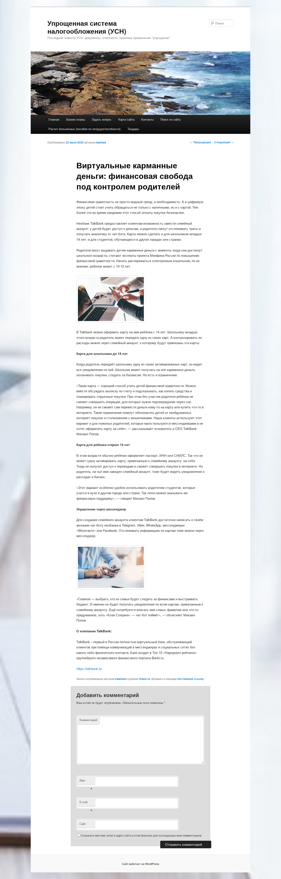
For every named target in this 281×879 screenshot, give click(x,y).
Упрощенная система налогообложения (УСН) (86, 27)
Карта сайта (126, 119)
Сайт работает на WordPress (140, 864)
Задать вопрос (101, 119)
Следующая (224, 142)
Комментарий (88, 720)
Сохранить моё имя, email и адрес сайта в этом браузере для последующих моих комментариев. (141, 835)
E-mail (85, 803)
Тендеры (133, 129)
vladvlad (100, 142)
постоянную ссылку (190, 679)
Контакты (147, 119)
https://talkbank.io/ (89, 668)
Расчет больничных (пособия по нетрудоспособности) (85, 129)
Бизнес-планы (75, 119)
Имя (85, 781)
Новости (144, 679)
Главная (54, 119)
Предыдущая (200, 142)
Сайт (82, 824)
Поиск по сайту (170, 119)
